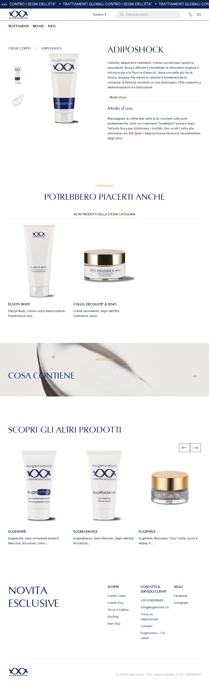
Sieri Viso (114, 623)
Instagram (181, 602)
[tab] (17, 75)
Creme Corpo (117, 596)
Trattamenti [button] (18, 26)
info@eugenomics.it (155, 607)
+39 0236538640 (152, 600)
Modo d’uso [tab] (118, 97)
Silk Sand (135, 133)
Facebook (181, 596)
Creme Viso (115, 602)
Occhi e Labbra (118, 609)
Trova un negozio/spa (149, 617)
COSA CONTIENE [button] (41, 376)
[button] (184, 448)
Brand (38, 26)
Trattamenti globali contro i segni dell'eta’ (101, 4)
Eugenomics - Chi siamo (153, 635)
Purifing (113, 616)
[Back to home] (18, 14)
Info (52, 26)
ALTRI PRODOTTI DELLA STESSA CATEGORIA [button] (104, 214)
